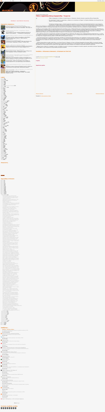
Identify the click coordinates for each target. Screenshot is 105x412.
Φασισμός (2, 148)
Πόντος (2, 139)
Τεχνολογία (3, 144)
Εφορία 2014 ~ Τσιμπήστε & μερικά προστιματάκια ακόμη (11, 226)
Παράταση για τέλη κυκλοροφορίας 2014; (9, 249)
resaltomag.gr (4, 397)
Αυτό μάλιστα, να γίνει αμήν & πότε (8, 227)
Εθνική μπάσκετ (4, 101)
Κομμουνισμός (3, 117)
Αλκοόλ (2, 81)
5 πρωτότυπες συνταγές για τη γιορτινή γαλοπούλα (10, 292)
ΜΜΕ (2, 128)
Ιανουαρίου (5, 321)
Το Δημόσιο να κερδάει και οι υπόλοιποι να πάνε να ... (10, 244)
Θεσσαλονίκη (3, 110)
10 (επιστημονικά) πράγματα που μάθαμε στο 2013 (10, 243)
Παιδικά (2, 133)
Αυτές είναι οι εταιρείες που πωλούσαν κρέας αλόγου (10, 294)
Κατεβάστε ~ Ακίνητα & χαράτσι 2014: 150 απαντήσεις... (11, 218)
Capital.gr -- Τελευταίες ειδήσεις (8, 329)
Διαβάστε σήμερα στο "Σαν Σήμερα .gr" (9, 370)
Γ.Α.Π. (2, 89)
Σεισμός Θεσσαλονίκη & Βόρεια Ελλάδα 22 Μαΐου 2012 (16, 25)
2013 (3, 193)
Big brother (3, 155)
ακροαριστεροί (3, 80)
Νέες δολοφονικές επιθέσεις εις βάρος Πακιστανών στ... (11, 272)
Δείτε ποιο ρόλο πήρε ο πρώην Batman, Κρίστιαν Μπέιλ (11, 219)
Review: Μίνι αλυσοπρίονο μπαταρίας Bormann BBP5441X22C (12, 374)
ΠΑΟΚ (2, 134)
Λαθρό (2, 121)
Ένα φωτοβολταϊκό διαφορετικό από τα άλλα (9, 204)
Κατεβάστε (3, 115)
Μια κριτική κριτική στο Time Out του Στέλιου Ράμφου (10, 341)
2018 (3, 188)
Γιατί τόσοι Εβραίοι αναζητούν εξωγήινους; (9, 363)
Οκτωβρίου (5, 312)
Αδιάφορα (2, 79)
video (2, 159)
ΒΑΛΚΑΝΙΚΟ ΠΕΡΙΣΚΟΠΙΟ (7, 383)
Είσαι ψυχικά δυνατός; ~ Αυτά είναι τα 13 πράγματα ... (10, 210)
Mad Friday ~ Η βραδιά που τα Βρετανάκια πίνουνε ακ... (11, 277)
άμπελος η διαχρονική (6, 376)
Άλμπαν (2, 82)
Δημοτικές (2, 95)
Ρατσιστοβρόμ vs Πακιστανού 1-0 (7, 271)
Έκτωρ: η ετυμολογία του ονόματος (8, 388)
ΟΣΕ (1, 132)
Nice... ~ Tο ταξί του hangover (7, 291)
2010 (3, 324)
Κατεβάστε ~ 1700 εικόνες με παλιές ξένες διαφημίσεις (15, 45)
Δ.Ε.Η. (2, 93)
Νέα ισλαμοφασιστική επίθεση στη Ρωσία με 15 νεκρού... (11, 225)
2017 (3, 189)
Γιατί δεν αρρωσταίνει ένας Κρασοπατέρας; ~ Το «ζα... (10, 300)
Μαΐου (4, 317)
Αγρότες (2, 78)
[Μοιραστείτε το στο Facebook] (59, 56)
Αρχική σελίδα (69, 93)
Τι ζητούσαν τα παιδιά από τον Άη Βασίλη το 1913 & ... (10, 197)
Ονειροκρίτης (3, 131)
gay (1, 157)
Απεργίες (2, 83)
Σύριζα (2, 141)
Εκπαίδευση (3, 102)
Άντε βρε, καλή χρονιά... (6, 201)
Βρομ (2, 88)
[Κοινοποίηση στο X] (58, 56)
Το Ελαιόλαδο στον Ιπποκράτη (7, 229)
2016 (3, 190)
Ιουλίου (4, 315)
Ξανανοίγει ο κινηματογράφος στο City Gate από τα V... (11, 304)
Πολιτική (2, 137)
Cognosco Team (5, 340)
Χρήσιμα (2, 151)
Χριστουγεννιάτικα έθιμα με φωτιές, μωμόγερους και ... (10, 263)
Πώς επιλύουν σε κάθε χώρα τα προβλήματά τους (10, 308)
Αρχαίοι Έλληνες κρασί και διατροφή (7, 85)
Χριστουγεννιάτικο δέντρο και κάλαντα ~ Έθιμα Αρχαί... (11, 255)
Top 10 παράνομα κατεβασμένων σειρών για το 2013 (10, 246)
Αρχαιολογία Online (6, 356)
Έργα (2, 106)
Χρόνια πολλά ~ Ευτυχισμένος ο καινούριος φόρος (10, 233)
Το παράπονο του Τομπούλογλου (8, 223)
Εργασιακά (3, 107)
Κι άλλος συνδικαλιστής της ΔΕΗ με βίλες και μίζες (10, 228)
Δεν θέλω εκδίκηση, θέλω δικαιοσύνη (8, 215)
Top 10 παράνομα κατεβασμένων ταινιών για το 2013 (10, 196)
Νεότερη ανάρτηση (39, 93)
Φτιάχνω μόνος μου (6, 359)
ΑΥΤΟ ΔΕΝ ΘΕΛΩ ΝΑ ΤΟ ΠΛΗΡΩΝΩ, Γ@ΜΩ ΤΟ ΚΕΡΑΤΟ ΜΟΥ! (12, 305)
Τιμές (2, 145)
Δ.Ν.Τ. (2, 94)
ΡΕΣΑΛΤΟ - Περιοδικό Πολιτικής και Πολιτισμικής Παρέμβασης (14, 347)
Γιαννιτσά (2, 91)
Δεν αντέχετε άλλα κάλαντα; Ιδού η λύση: (9, 262)
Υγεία (2, 147)
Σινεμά (2, 140)
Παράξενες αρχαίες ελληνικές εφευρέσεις (9, 264)
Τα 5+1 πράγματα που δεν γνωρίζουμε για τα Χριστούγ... (11, 252)
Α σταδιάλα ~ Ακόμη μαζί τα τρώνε (7, 285)
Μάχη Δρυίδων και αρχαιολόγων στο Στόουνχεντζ (10, 200)
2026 (3, 180)
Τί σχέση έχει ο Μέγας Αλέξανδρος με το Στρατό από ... (11, 242)
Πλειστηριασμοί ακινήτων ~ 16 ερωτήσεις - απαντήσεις (11, 281)
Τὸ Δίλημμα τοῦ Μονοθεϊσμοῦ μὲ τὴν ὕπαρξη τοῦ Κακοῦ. (11, 334)
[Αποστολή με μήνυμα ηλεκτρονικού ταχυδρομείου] (55, 56)
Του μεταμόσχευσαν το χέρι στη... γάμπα (9, 307)
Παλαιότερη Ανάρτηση (100, 93)
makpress (4, 343)
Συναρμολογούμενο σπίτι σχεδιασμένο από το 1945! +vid (11, 310)
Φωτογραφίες (3, 149)
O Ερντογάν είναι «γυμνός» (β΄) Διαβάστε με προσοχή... (11, 206)
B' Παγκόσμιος (3, 154)
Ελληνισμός (3, 104)
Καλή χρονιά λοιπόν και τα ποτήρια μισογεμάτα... (10, 195)
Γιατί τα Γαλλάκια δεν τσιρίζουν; (7, 287)
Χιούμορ (2, 150)
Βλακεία (2, 86)
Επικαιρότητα (3, 105)
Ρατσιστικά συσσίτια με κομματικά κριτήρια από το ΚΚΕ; (11, 237)
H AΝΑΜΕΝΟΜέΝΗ (5, 387)
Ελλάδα (2, 103)
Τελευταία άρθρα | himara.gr (7, 380)
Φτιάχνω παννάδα (5, 360)
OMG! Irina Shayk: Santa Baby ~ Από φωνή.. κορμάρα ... (11, 286)
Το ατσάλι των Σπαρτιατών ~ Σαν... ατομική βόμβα (10, 274)
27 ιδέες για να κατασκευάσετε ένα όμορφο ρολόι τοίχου (11, 290)
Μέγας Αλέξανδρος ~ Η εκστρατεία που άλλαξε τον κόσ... (11, 231)
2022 (3, 184)
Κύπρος (2, 120)
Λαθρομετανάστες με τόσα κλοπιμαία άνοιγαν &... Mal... (11, 199)
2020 (3, 186)
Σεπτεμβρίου (5, 313)
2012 (3, 322)
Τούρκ (2, 146)
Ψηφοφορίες (3, 152)
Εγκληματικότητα (4, 100)
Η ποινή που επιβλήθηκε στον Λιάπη (8, 217)
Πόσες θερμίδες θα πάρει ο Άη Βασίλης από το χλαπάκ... (11, 258)
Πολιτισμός (3, 138)
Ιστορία (2, 114)
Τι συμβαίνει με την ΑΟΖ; (6, 245)
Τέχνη (2, 143)
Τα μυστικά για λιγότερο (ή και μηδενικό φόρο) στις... (10, 282)
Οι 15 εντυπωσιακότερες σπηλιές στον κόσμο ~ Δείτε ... (11, 250)
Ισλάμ (2, 113)
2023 (3, 183)
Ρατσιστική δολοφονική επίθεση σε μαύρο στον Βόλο (10, 289)
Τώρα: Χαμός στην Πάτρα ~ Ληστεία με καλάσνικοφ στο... (11, 213)
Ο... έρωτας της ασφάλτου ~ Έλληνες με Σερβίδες (10, 309)
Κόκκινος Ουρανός (5, 362)
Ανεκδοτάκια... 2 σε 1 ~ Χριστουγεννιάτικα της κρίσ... (10, 288)
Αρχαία (2, 84)
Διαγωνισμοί (3, 96)
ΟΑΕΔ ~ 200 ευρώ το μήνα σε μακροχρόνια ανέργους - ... (11, 296)
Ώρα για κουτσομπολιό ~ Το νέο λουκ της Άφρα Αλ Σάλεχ (11, 269)
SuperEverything (5, 373)
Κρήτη (2, 119)
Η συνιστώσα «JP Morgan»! (7, 222)
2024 (3, 182)
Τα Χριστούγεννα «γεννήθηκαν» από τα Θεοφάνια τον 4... (11, 280)
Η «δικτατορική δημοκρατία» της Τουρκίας (9, 297)
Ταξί (1, 142)
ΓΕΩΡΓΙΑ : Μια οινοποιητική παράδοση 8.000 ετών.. (10, 377)
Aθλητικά (2, 153)
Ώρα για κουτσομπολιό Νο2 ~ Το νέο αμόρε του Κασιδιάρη (11, 268)
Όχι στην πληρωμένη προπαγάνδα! (8, 306)
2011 (3, 323)
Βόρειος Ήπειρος (4, 87)
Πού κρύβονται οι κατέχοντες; (7, 216)
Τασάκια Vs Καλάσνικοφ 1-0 (7, 198)
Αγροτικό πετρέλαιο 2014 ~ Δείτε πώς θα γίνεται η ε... (10, 279)
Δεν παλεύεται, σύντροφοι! (6, 295)
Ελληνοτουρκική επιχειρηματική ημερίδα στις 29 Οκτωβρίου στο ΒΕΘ (13, 391)
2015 (3, 191)
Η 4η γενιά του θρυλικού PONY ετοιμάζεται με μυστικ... (11, 235)
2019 (3, 187)
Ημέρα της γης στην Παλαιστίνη (7, 371)
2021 (3, 185)
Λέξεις (2, 124)
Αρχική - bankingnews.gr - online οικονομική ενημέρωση (13, 398)
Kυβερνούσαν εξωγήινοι (6, 241)
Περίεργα (2, 136)
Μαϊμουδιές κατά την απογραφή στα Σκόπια (13, 40)
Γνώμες (2, 92)
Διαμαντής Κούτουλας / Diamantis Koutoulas (10, 333)
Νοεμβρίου (5, 311)
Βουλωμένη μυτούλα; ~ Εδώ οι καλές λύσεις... (9, 207)
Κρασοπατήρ (43, 56)
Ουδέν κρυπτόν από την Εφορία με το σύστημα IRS (10, 251)
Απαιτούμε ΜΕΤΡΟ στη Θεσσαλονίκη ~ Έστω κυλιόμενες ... (11, 254)
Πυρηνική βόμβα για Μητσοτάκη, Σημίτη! (8, 234)
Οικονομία (2, 130)
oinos (3, 336)
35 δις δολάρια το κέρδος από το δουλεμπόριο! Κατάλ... (11, 303)
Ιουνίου (4, 316)
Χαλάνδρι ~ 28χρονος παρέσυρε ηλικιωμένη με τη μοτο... (11, 278)
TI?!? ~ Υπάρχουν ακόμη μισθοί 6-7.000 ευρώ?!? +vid (10, 267)
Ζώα (1, 109)
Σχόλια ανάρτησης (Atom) (46, 95)
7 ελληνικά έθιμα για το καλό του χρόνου (8, 209)
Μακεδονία (3, 126)
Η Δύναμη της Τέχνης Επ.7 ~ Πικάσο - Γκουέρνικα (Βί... (11, 240)
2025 (3, 181)
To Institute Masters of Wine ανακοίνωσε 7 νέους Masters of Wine (12, 337)
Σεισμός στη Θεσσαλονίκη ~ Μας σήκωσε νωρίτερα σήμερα (16, 59)
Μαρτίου (4, 319)
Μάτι (1, 127)
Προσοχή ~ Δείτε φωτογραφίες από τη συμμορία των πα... (11, 270)
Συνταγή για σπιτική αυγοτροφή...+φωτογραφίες (10, 395)
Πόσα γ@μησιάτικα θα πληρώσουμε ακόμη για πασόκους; (11, 224)
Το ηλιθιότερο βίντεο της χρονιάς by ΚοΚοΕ (9, 236)
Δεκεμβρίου (5, 194)
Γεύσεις (2, 90)
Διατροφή (2, 97)
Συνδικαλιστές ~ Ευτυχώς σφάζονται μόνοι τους (9, 208)
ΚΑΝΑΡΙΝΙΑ (4, 394)
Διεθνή (2, 99)
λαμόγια (2, 123)
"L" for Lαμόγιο (5, 205)
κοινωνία (2, 116)
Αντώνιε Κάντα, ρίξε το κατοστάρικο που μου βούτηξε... (11, 276)
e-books (2, 156)
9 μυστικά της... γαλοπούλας (7, 261)
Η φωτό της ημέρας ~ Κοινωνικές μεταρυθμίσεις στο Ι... (11, 298)
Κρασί (2, 118)
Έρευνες (2, 108)
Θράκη (2, 111)
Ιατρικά (2, 112)
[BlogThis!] (56, 56)
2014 (3, 192)
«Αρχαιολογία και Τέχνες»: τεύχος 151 (8, 357)
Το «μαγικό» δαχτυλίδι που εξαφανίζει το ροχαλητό (10, 299)
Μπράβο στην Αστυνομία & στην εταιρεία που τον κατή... (11, 259)
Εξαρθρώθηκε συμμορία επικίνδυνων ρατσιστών (10, 273)
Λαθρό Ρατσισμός (4, 122)
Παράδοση (3, 135)
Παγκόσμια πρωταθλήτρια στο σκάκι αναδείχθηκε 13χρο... (11, 214)
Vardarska (2, 158)
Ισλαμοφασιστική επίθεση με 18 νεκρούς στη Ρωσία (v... (11, 232)
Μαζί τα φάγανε (4, 125)
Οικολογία (2, 129)
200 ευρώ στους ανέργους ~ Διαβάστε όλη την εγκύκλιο (11, 253)
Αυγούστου (5, 314)
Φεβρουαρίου (5, 320)
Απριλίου (4, 318)
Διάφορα (2, 98)
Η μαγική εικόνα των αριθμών (7, 260)
